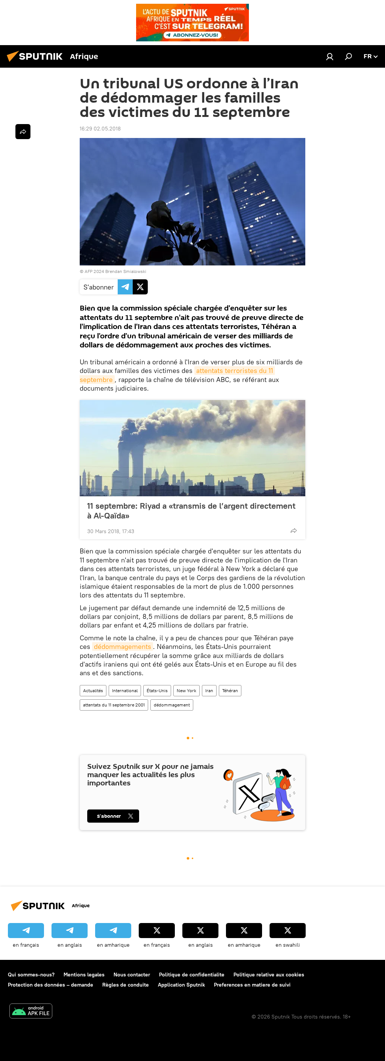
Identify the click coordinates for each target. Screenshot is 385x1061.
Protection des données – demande (50, 984)
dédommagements (122, 646)
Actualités (93, 690)
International (125, 690)
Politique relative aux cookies (268, 974)
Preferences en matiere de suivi (252, 984)
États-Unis (157, 690)
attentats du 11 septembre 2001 (114, 705)
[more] (293, 530)
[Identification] (329, 56)
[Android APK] (30, 1011)
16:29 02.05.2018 (100, 128)
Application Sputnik (181, 984)
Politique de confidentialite (191, 974)
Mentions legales (84, 974)
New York (186, 690)
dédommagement (172, 705)
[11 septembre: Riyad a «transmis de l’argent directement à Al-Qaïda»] (192, 448)
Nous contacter (132, 974)
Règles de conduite (125, 984)
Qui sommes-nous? (31, 974)
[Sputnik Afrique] (37, 62)
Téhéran (230, 690)
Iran (209, 690)
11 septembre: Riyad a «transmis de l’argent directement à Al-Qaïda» (191, 510)
